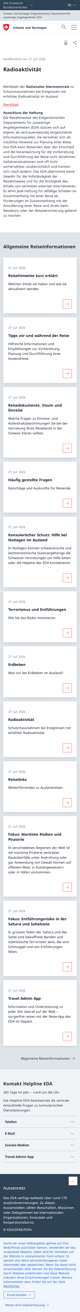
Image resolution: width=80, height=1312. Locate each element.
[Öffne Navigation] (74, 27)
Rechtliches (11, 1286)
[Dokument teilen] (74, 42)
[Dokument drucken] (65, 42)
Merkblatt (11, 104)
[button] (73, 1180)
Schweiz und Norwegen (30, 28)
